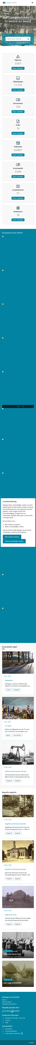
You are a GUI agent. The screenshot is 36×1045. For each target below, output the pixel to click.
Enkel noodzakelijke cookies (14, 541)
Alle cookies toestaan (12, 537)
